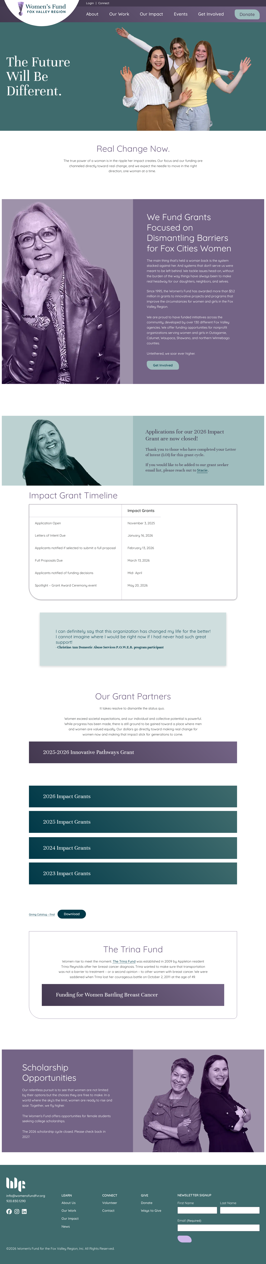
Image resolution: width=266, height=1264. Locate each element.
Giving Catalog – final (42, 914)
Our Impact (151, 14)
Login (90, 3)
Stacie (202, 470)
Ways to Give (151, 1210)
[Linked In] (24, 1211)
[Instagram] (16, 1211)
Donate (247, 14)
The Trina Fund (124, 961)
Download (72, 914)
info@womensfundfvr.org (25, 1196)
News (66, 1226)
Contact (108, 1210)
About (92, 14)
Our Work (119, 14)
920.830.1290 (16, 1201)
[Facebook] (9, 1211)
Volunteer (109, 1203)
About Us (69, 1203)
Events (180, 14)
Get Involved (211, 14)
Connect (103, 3)
